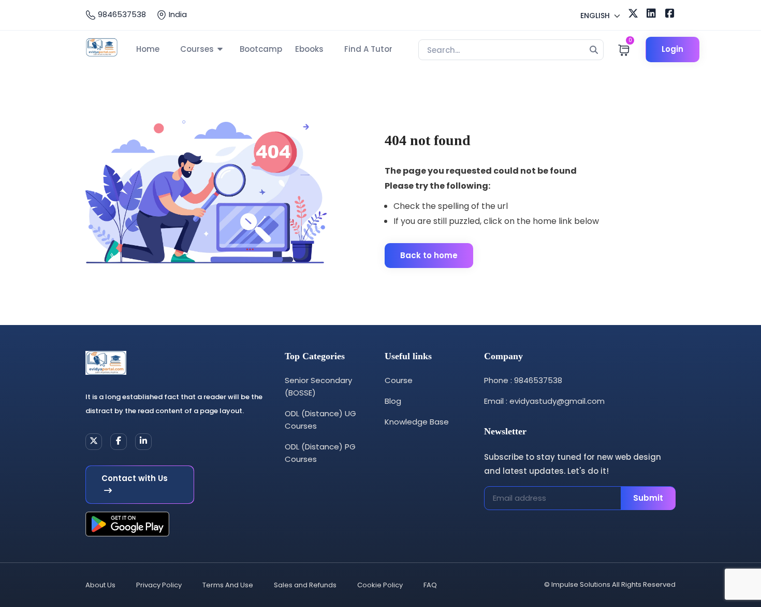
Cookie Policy (380, 585)
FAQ (430, 585)
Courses (197, 49)
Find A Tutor (368, 49)
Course (399, 380)
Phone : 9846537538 (523, 380)
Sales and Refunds (305, 585)
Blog (393, 401)
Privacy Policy (159, 585)
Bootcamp (261, 49)
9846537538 (121, 14)
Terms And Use (227, 585)
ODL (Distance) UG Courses (320, 419)
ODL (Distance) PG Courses (320, 452)
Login (672, 49)
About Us (100, 585)
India (177, 14)
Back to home (429, 255)
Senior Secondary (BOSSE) (318, 386)
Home (147, 49)
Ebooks (309, 49)
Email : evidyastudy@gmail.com (544, 401)
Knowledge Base (417, 421)
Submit (648, 497)
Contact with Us (134, 478)
